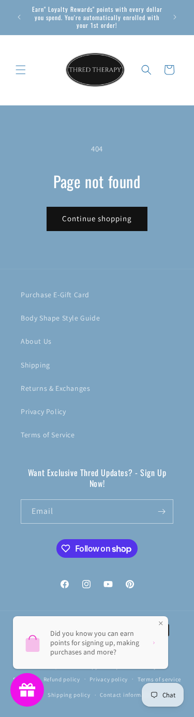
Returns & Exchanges (55, 388)
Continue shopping (97, 218)
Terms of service (159, 679)
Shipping (35, 365)
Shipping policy (69, 694)
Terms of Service (48, 434)
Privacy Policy (43, 411)
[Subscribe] (161, 511)
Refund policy (61, 679)
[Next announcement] (174, 17)
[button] (20, 69)
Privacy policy (108, 679)
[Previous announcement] (19, 17)
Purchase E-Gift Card (55, 294)
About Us (36, 341)
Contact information (128, 694)
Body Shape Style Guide (60, 318)
